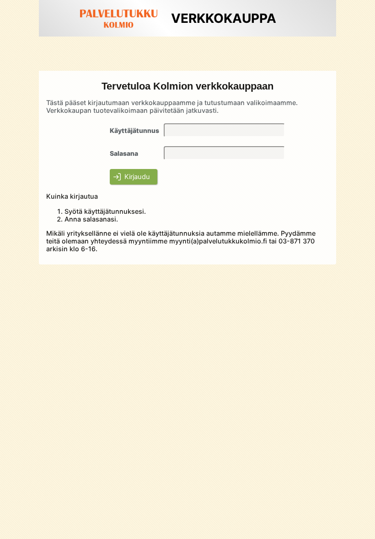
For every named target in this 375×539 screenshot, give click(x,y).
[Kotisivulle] (119, 30)
